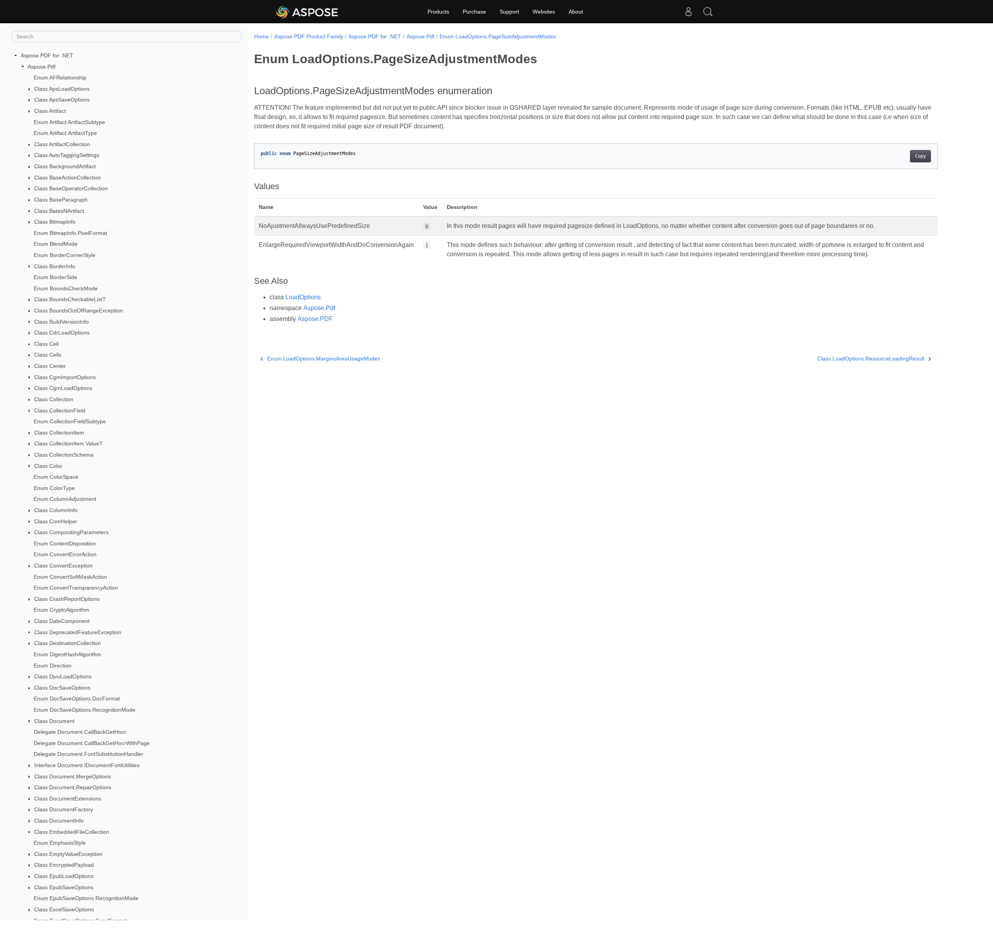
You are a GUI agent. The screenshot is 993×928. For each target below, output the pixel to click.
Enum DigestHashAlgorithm (67, 654)
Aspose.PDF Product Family (308, 36)
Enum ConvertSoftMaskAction (70, 577)
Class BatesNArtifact (59, 211)
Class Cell (46, 344)
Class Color (48, 466)
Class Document (54, 721)
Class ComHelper (55, 521)
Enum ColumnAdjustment (65, 499)
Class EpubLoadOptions (63, 876)
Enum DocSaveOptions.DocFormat (77, 698)
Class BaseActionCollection (67, 177)
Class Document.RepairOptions (72, 787)
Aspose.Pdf (41, 67)
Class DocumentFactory (63, 809)
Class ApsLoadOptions (62, 89)
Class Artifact (50, 111)
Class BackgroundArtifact (65, 166)
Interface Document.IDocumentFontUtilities (87, 765)
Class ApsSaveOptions (62, 100)
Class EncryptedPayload (64, 865)
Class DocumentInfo (59, 821)
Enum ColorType (54, 488)
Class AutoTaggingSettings (66, 155)
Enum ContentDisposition (65, 543)
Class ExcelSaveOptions (64, 909)
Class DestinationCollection (67, 643)
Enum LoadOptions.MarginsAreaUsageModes (323, 358)
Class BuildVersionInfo (61, 322)
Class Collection (53, 399)
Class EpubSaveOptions (63, 887)
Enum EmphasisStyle (60, 843)
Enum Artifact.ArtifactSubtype (69, 122)
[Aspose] (307, 11)
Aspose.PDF (315, 319)
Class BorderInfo (54, 266)
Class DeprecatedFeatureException (77, 632)
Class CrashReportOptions (67, 599)
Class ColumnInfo (56, 510)
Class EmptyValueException (68, 854)
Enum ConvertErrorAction (65, 554)
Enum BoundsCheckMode (66, 288)
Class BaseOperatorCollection (71, 188)
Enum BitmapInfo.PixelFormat (70, 233)
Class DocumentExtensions (67, 798)
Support (509, 12)
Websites (544, 12)
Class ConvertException (63, 565)
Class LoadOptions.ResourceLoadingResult (870, 358)
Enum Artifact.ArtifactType (65, 133)
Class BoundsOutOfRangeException (78, 310)
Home (261, 36)
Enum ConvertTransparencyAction (76, 588)
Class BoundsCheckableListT (70, 299)
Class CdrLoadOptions (62, 332)
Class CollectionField (59, 410)
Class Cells (47, 355)
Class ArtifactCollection (62, 144)
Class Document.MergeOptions (72, 776)
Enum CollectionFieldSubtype (70, 421)
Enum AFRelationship (60, 77)
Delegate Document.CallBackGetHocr (80, 732)
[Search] (708, 11)
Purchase (474, 12)
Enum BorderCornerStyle (64, 255)
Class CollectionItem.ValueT (68, 443)
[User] (688, 11)
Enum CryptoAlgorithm (61, 610)
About (576, 12)
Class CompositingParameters (71, 532)
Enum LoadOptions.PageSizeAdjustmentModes (497, 36)
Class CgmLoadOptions (63, 388)
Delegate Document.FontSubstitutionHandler (89, 754)
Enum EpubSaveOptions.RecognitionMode (86, 898)
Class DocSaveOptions (62, 688)
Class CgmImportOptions (65, 377)
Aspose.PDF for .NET (47, 55)
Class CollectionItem (59, 433)
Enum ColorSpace (56, 477)
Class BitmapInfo (55, 222)
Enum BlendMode (56, 244)
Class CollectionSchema (63, 455)
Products (438, 12)
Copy (920, 156)
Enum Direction (52, 665)
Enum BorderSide (55, 277)
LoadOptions (303, 297)
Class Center (50, 366)
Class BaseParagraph (61, 200)
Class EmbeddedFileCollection (71, 832)
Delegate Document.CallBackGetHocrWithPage (92, 743)
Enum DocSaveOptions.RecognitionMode (84, 710)
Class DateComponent (62, 621)
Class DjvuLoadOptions (63, 676)
